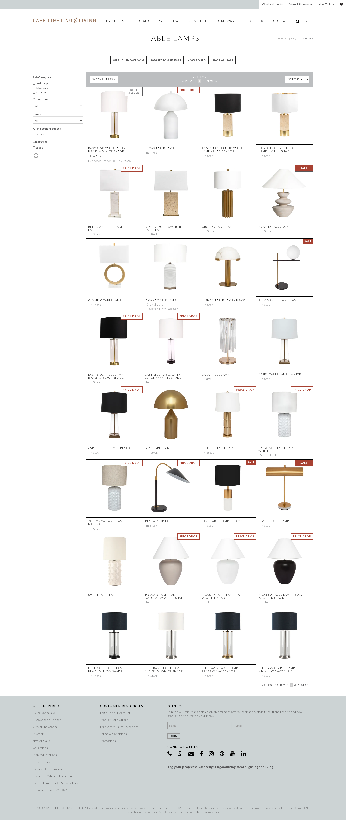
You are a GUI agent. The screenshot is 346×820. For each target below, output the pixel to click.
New (174, 21)
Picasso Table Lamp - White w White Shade (225, 596)
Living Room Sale (44, 712)
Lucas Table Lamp (159, 148)
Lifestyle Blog (42, 762)
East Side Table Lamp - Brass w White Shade (106, 150)
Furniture (197, 21)
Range (37, 114)
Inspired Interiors (45, 754)
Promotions (108, 740)
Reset (35, 155)
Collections (40, 99)
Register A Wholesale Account (53, 776)
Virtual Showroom (300, 4)
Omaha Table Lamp (160, 300)
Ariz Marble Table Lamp (278, 300)
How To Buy (326, 4)
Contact (281, 21)
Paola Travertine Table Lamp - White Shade (278, 149)
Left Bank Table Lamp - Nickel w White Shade (164, 669)
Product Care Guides (114, 719)
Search (307, 21)
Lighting (256, 21)
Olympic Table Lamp (105, 300)
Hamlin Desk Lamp (273, 521)
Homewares (227, 21)
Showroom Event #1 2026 (50, 790)
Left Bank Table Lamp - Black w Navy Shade (107, 669)
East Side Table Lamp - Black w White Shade (163, 376)
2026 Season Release (165, 60)
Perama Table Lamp (274, 226)
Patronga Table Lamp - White (277, 449)
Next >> (212, 81)
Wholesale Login (272, 4)
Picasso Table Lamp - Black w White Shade (281, 596)
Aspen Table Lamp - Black (109, 448)
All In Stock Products (47, 128)
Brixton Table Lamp (218, 448)
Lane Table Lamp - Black (222, 521)
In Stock (38, 733)
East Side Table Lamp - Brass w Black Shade (106, 376)
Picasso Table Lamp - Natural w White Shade (165, 596)
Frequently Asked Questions (119, 726)
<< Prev (187, 81)
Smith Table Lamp (102, 594)
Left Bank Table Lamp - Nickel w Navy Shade (277, 669)
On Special (40, 141)
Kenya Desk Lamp (159, 521)
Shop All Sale (222, 60)
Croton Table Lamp (218, 226)
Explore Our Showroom (48, 769)
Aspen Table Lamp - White (279, 374)
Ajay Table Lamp (158, 448)
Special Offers (147, 21)
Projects (115, 21)
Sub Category (42, 77)
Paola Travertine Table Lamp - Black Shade (222, 150)
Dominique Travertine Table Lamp (164, 228)
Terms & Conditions (113, 733)
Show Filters (102, 79)
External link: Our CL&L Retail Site (56, 783)
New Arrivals (41, 740)
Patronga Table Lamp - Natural (107, 522)
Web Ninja (214, 811)
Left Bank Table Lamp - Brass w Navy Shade (221, 669)
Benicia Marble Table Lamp (106, 228)
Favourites (341, 4)
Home (280, 38)
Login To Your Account (115, 712)
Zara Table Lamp (215, 374)
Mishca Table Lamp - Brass (224, 300)
